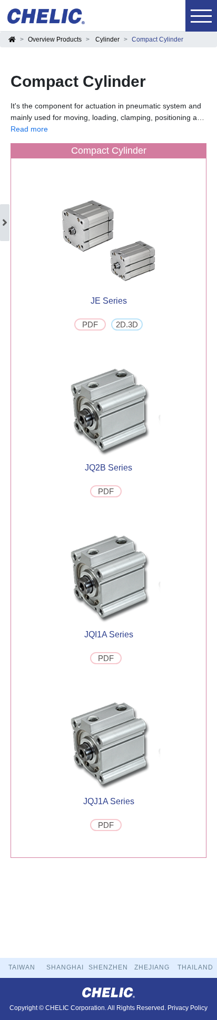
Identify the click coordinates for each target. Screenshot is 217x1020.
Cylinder (107, 39)
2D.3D (127, 324)
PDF (90, 324)
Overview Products (55, 39)
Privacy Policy (187, 1008)
